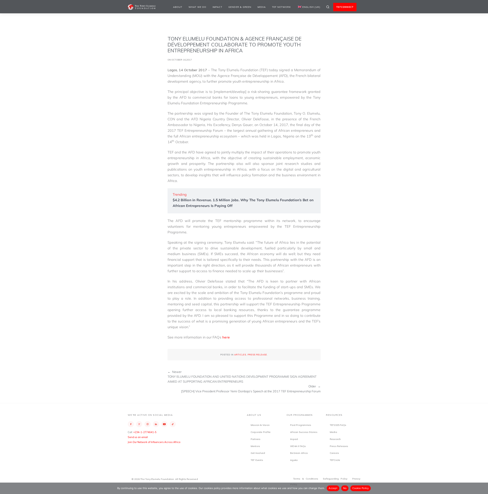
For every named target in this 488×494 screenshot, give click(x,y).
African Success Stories (303, 432)
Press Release (257, 354)
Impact (217, 7)
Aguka (294, 460)
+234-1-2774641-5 (145, 432)
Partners (256, 439)
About (177, 7)
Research (335, 439)
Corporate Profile (260, 432)
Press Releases (339, 446)
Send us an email (138, 437)
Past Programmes (300, 425)
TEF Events (257, 460)
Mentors (255, 446)
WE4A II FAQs (298, 446)
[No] (483, 488)
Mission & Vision (260, 425)
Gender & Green (239, 7)
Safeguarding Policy (335, 478)
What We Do (197, 7)
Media (262, 7)
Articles (240, 354)
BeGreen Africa (299, 453)
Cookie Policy (360, 488)
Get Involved (258, 453)
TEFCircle (335, 460)
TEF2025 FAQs (338, 425)
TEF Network (281, 7)
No (345, 488)
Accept (333, 488)
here (226, 337)
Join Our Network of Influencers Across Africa (154, 442)
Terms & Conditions (305, 478)
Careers (334, 453)
